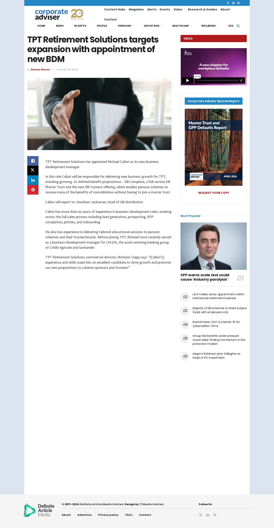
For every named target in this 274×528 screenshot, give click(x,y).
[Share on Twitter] (33, 170)
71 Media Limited (151, 504)
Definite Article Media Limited (101, 504)
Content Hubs (114, 9)
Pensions (124, 25)
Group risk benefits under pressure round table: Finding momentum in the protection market (219, 340)
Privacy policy (108, 515)
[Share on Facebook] (33, 161)
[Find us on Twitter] (228, 3)
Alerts (151, 9)
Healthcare (180, 25)
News (60, 25)
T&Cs (129, 515)
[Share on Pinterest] (33, 190)
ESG (230, 25)
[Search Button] (238, 26)
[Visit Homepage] (66, 14)
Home (41, 25)
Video (178, 9)
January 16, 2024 (67, 69)
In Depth (80, 25)
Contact (110, 19)
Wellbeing (208, 25)
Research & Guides (202, 9)
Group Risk (151, 25)
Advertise (84, 515)
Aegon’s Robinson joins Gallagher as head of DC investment (216, 356)
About (225, 9)
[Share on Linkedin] (33, 180)
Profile (102, 25)
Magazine (136, 9)
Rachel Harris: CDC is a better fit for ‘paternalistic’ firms (216, 324)
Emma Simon (40, 69)
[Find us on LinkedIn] (233, 3)
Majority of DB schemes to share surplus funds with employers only (220, 310)
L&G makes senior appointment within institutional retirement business (218, 296)
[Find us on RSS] (238, 3)
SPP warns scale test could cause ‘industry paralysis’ (205, 277)
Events (165, 9)
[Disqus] (99, 331)
